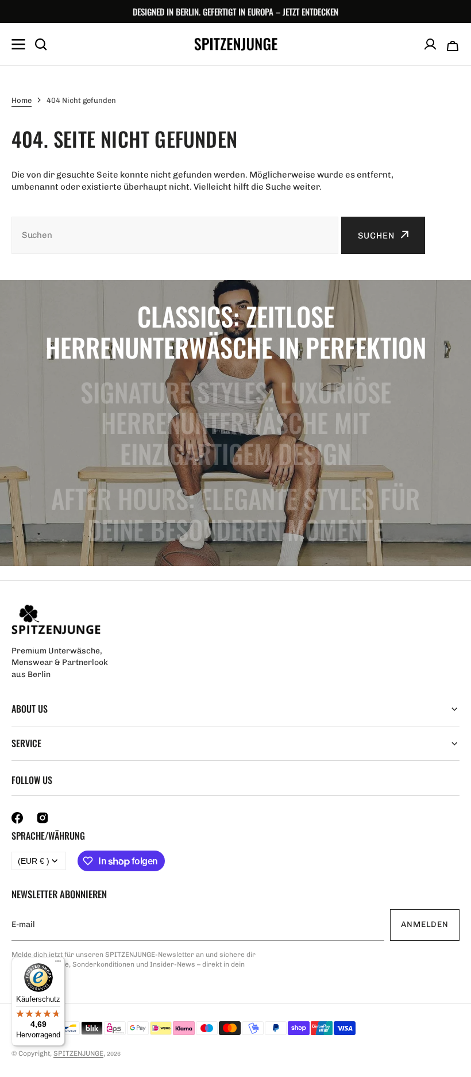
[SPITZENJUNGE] (235, 44)
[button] (453, 44)
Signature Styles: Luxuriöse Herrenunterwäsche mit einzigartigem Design (235, 423)
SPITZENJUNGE (78, 1053)
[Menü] (58, 964)
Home (21, 100)
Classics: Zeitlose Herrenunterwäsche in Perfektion (235, 331)
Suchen (376, 235)
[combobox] (174, 235)
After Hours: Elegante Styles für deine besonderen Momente (235, 513)
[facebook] (17, 817)
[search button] (41, 44)
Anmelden (425, 924)
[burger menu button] (18, 44)
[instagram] (42, 817)
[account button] (430, 44)
